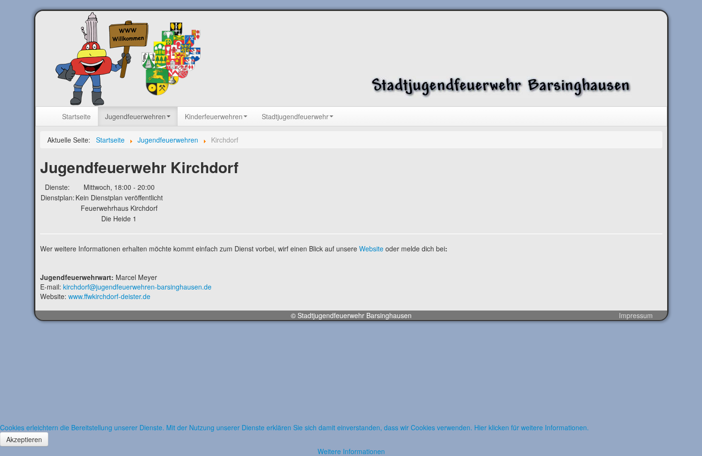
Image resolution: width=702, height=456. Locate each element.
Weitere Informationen (351, 451)
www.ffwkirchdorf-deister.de (109, 296)
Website (371, 248)
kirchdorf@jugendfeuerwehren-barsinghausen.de (137, 286)
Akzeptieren (24, 439)
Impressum (636, 315)
